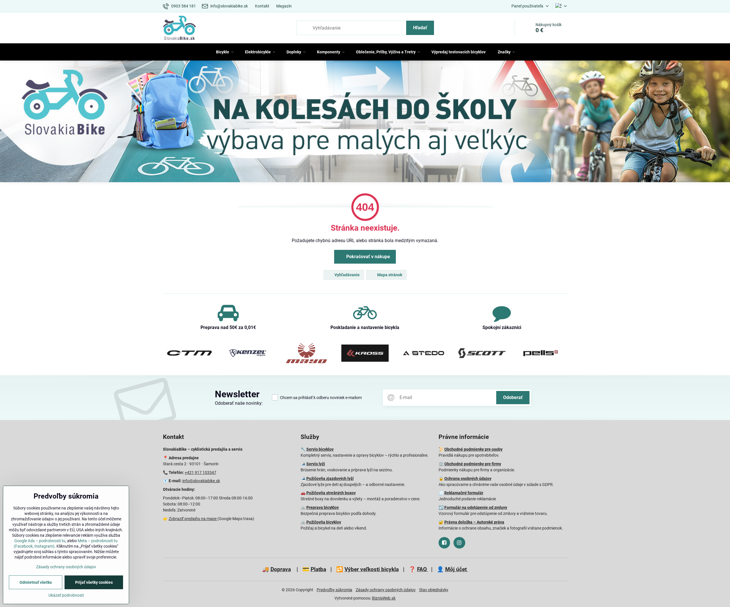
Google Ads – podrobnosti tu (39, 540)
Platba (318, 569)
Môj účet (456, 569)
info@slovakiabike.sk (201, 480)
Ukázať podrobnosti (66, 595)
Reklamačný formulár (463, 493)
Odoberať (513, 397)
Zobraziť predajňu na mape (193, 518)
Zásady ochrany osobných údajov (386, 589)
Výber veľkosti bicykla (371, 569)
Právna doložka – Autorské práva (474, 522)
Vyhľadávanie (347, 275)
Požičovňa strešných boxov (331, 493)
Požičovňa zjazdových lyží (330, 478)
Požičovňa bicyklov (323, 522)
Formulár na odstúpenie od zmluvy (475, 507)
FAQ (422, 569)
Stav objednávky (433, 589)
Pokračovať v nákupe (367, 256)
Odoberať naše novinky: (239, 403)
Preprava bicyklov (322, 507)
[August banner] (365, 122)
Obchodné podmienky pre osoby (473, 449)
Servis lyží (315, 464)
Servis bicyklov (320, 449)
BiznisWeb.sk (384, 598)
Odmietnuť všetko (36, 582)
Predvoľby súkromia (334, 589)
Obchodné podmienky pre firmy (472, 464)
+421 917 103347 (200, 472)
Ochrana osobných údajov (467, 478)
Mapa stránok (389, 275)
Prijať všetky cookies (94, 582)
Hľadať (420, 27)
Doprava (280, 569)
